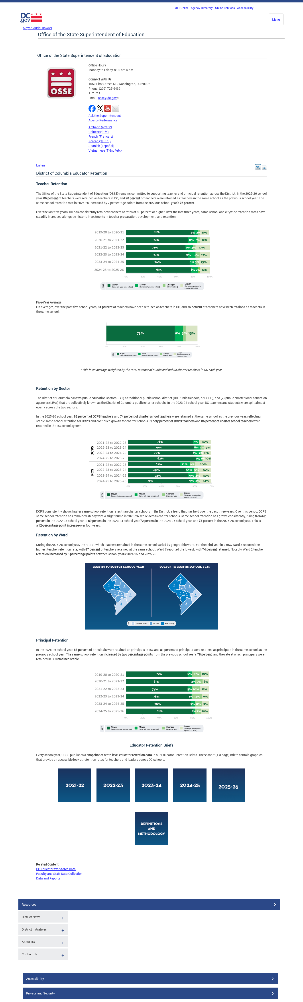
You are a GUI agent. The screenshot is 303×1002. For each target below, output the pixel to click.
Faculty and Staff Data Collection (59, 873)
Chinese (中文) (99, 132)
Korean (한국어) (100, 141)
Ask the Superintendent (105, 115)
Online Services (225, 8)
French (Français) (101, 136)
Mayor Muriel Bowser (37, 28)
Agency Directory (202, 8)
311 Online (182, 8)
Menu (276, 19)
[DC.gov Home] (31, 24)
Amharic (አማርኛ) (100, 127)
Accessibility (245, 8)
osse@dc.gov (107, 98)
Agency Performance (103, 120)
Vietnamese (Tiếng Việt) (105, 150)
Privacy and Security (40, 993)
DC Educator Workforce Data (56, 869)
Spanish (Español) (101, 146)
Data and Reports (48, 878)
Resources (29, 904)
